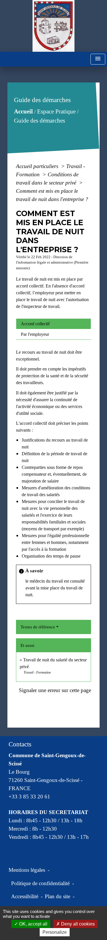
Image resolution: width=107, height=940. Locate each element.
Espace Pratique (56, 111)
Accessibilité (24, 896)
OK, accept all (32, 924)
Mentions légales (27, 870)
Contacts (20, 744)
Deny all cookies (77, 924)
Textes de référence (38, 627)
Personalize (55, 932)
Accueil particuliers (38, 166)
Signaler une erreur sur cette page (55, 690)
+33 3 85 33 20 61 (29, 797)
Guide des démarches (39, 120)
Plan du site (57, 896)
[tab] (53, 323)
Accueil (23, 111)
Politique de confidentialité (40, 883)
